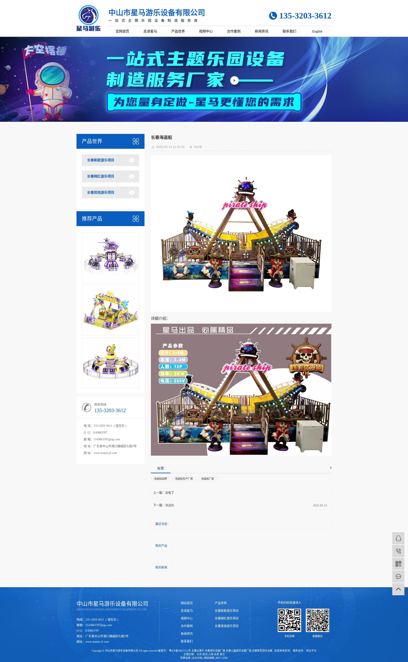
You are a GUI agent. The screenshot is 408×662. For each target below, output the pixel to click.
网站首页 (187, 603)
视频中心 (206, 31)
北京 (216, 654)
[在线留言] (398, 576)
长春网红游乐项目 (100, 176)
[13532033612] (398, 551)
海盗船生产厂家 (184, 478)
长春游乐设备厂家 (215, 650)
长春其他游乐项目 (100, 192)
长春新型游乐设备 (262, 650)
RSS (218, 657)
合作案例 (234, 31)
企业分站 (197, 657)
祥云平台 (311, 650)
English (317, 31)
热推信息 (185, 657)
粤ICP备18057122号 (180, 650)
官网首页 (122, 31)
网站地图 (209, 657)
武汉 (205, 654)
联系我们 (289, 31)
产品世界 (178, 31)
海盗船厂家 (207, 478)
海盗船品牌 (160, 478)
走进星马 (150, 31)
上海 (210, 654)
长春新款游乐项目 (100, 160)
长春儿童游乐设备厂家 (238, 650)
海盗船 (169, 505)
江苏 (199, 654)
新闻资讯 (261, 31)
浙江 (222, 654)
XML (225, 657)
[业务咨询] (398, 538)
